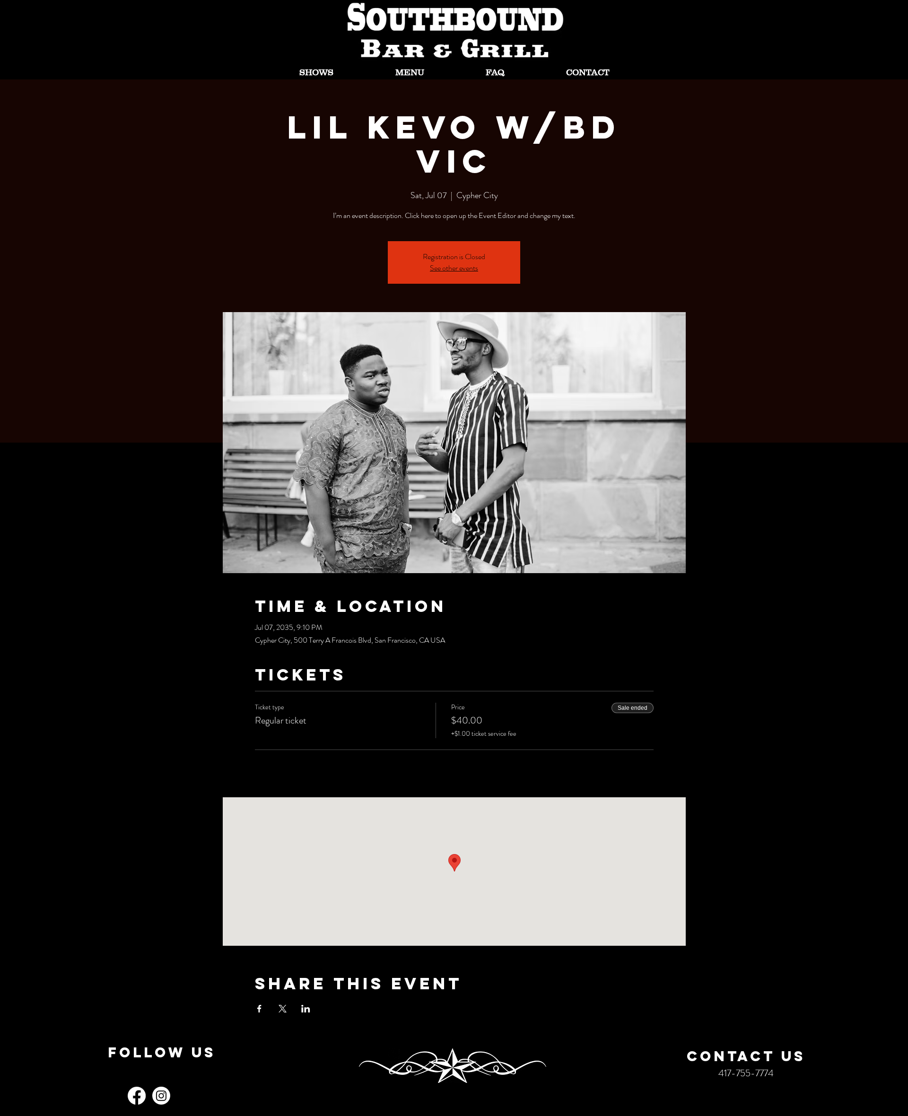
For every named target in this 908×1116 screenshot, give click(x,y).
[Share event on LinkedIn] (305, 1008)
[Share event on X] (282, 1008)
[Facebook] (137, 1096)
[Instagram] (161, 1096)
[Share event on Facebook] (259, 1008)
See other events (454, 267)
